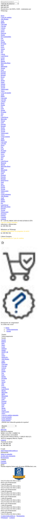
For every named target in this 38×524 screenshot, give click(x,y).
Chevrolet (4, 24)
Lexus (3, 58)
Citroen (3, 28)
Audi (2, 21)
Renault (3, 75)
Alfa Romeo (4, 19)
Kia (2, 52)
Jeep (2, 51)
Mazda (3, 61)
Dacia (2, 31)
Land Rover (4, 56)
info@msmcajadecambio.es (9, 450)
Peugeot (3, 72)
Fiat (2, 38)
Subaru (3, 84)
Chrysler (3, 26)
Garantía (3, 217)
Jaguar (3, 49)
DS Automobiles (6, 36)
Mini (2, 65)
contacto (3, 219)
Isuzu (2, 45)
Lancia (3, 54)
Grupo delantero (6, 194)
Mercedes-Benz (5, 63)
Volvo (2, 91)
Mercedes (4, 119)
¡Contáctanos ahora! (7, 235)
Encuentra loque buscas (8, 240)
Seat (2, 79)
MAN (2, 59)
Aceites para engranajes (8, 456)
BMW (3, 22)
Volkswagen (4, 89)
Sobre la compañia (6, 454)
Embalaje (4, 463)
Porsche (3, 73)
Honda (3, 42)
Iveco (2, 47)
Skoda (3, 80)
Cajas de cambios (6, 17)
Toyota (3, 87)
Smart (2, 82)
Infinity (3, 152)
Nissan (3, 68)
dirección (3, 429)
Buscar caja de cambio (8, 228)
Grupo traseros (5, 136)
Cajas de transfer (6, 93)
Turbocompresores (12, 329)
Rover (3, 77)
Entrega (3, 215)
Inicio (2, 15)
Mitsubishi (4, 66)
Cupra (3, 29)
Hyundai (3, 44)
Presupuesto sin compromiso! (10, 322)
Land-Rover (4, 205)
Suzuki (3, 86)
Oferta (7, 328)
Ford (2, 40)
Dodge (3, 35)
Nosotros (3, 214)
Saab (2, 182)
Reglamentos (5, 457)
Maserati (3, 163)
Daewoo (3, 33)
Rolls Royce (4, 180)
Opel (2, 70)
